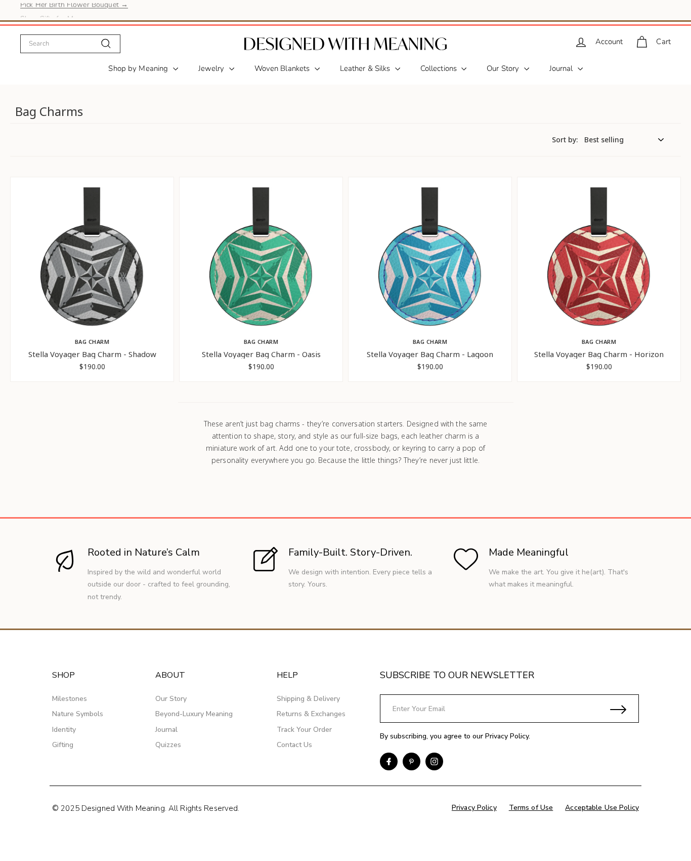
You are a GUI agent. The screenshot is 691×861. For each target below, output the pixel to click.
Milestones (69, 698)
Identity (64, 729)
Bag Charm (92, 341)
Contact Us (294, 745)
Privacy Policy (507, 736)
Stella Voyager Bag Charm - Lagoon (430, 354)
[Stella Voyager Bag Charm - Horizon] (599, 262)
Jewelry (212, 68)
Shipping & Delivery (308, 698)
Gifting (62, 745)
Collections (439, 68)
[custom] (389, 761)
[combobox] (70, 43)
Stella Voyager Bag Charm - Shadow (92, 354)
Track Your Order (304, 729)
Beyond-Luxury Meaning (194, 714)
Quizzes (168, 745)
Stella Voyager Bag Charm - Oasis (261, 354)
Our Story (504, 68)
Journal (562, 68)
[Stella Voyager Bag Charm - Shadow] (92, 262)
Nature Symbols (77, 714)
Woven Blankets (283, 68)
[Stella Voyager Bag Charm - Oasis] (261, 262)
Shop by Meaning (139, 68)
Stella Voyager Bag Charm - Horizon (599, 354)
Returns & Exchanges (311, 714)
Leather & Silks (366, 68)
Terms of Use (531, 807)
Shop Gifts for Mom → (56, 10)
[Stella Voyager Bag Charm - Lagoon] (430, 262)
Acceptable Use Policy (602, 807)
